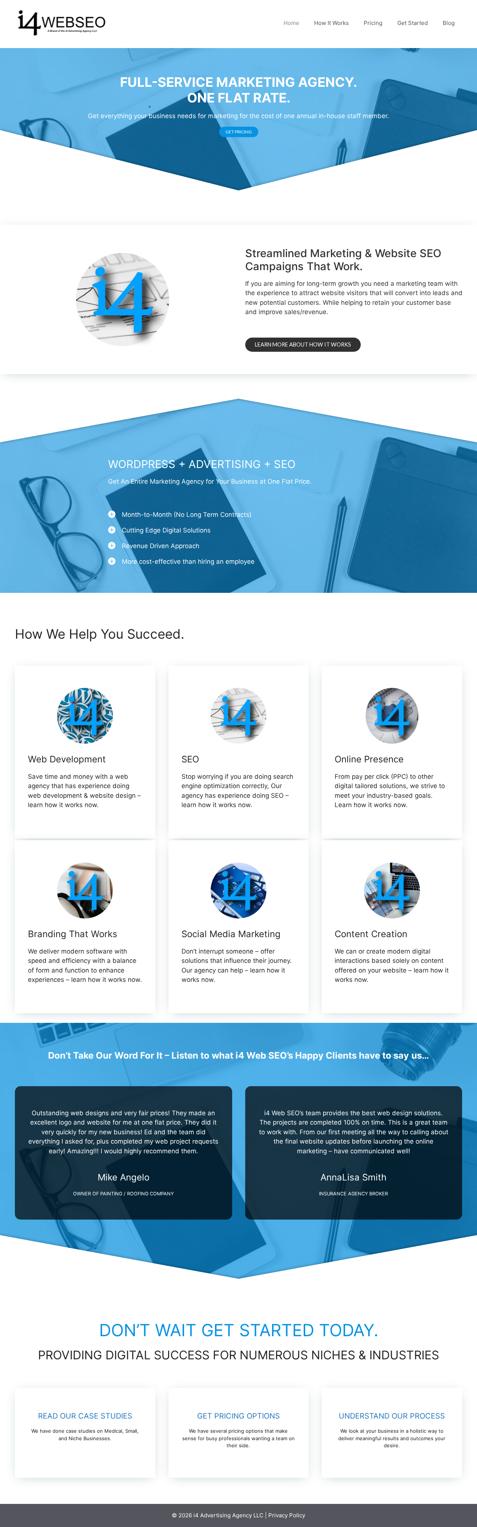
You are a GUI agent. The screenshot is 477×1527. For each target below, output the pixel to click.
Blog (449, 22)
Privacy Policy (286, 1515)
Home (291, 22)
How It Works (331, 22)
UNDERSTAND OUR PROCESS (392, 1415)
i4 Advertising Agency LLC (228, 1515)
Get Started (412, 22)
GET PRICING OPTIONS (238, 1415)
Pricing (373, 22)
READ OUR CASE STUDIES (85, 1415)
